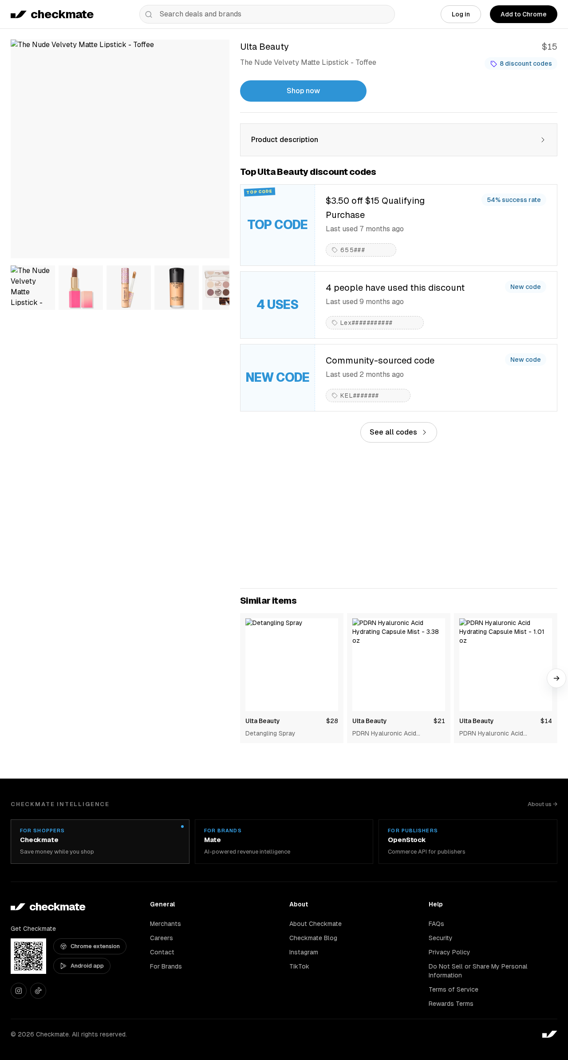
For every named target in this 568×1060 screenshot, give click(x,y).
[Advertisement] (398, 515)
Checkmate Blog (313, 937)
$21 (439, 720)
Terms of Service (453, 989)
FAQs (436, 923)
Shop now (303, 91)
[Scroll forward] (556, 678)
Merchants (165, 923)
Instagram (303, 952)
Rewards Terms (451, 1003)
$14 (546, 720)
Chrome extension (95, 946)
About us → (542, 804)
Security (441, 937)
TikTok (299, 966)
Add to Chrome (524, 14)
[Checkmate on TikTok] (38, 991)
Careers (161, 937)
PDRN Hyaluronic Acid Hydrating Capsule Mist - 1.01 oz (501, 734)
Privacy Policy (449, 952)
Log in (461, 14)
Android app (87, 965)
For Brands (166, 966)
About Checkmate (315, 923)
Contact (162, 952)
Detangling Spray (270, 733)
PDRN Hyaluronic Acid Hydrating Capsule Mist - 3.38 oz (395, 734)
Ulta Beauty (262, 720)
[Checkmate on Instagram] (19, 991)
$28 (332, 720)
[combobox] (267, 14)
